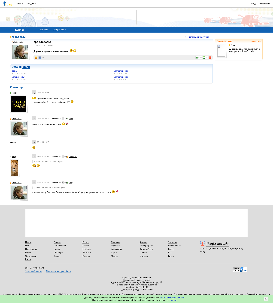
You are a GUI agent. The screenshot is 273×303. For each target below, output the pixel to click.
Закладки (172, 242)
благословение (121, 71)
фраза (50, 45)
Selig (14, 156)
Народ (57, 249)
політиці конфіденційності (172, 298)
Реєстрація (264, 4)
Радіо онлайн (217, 243)
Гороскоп (115, 246)
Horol (14, 93)
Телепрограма (146, 246)
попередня (194, 37)
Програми (115, 242)
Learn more (172, 300)
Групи (171, 256)
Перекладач (31, 249)
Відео (28, 252)
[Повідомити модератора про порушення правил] (210, 57)
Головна (19, 4)
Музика (114, 256)
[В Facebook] (40, 57)
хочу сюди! (255, 41)
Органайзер (30, 256)
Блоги (171, 249)
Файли (57, 256)
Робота (57, 242)
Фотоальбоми (146, 249)
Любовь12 (18, 37)
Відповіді (144, 256)
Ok (265, 299)
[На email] (36, 57)
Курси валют (174, 246)
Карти (114, 252)
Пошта (28, 242)
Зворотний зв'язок (33, 271)
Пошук (85, 242)
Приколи (86, 249)
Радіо (28, 259)
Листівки (86, 252)
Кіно (170, 252)
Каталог (143, 242)
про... (14, 71)
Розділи (30, 4)
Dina (233, 45)
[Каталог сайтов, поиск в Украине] (240, 268)
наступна (204, 37)
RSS (27, 246)
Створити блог (59, 29)
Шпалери (58, 252)
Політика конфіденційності (58, 271)
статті (26, 66)
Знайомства (224, 41)
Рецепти (86, 256)
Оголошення (60, 246)
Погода (85, 246)
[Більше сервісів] (43, 57)
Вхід (253, 4)
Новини (143, 252)
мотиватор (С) (18, 77)
